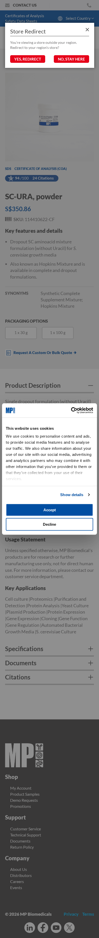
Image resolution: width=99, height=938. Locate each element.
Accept (49, 509)
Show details (71, 495)
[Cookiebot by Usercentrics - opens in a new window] (71, 410)
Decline (49, 524)
